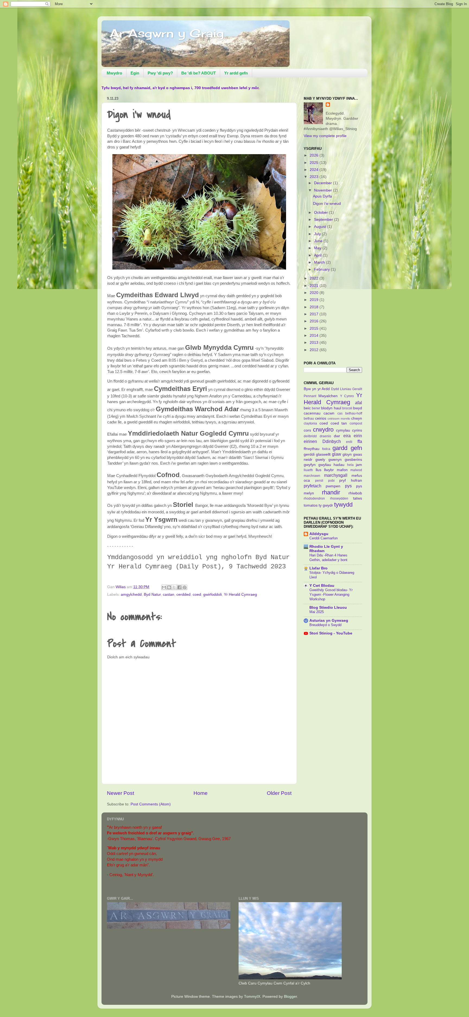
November (323, 190)
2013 (314, 343)
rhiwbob (355, 493)
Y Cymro (347, 396)
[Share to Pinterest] (184, 587)
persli (319, 480)
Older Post (279, 793)
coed (197, 594)
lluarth (308, 470)
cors (307, 430)
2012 (314, 350)
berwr (316, 408)
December (323, 183)
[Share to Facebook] (179, 587)
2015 (314, 328)
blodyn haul (331, 408)
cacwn (329, 413)
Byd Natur (152, 594)
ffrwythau (311, 449)
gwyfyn (310, 465)
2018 (314, 307)
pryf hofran (350, 480)
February (322, 269)
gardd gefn (347, 448)
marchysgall (335, 475)
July (318, 234)
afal (358, 402)
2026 (314, 155)
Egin (135, 73)
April (318, 255)
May (318, 248)
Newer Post (120, 793)
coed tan (339, 423)
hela (350, 465)
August (320, 227)
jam (359, 465)
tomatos (311, 505)
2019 (314, 300)
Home (201, 793)
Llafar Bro (318, 568)
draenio (325, 436)
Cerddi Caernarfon (323, 538)
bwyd (357, 408)
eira (347, 435)
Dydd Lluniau (341, 389)
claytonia (310, 423)
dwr (337, 436)
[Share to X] (174, 587)
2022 (314, 278)
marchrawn (312, 476)
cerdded (183, 594)
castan (168, 594)
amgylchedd (131, 594)
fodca (326, 449)
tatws (357, 498)
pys (348, 485)
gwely (320, 460)
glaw (336, 454)
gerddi (309, 454)
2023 (314, 177)
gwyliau (324, 465)
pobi (331, 480)
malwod (356, 470)
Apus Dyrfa (322, 196)
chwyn (356, 418)
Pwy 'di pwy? (160, 73)
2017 (314, 314)
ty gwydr (326, 505)
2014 (314, 335)
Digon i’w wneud (327, 204)
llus (318, 470)
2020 (314, 293)
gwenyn (335, 460)
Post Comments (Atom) (151, 804)
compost (356, 423)
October (321, 212)
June (319, 241)
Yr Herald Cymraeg (240, 594)
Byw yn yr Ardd (317, 389)
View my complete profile (325, 136)
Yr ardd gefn (236, 73)
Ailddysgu (318, 534)
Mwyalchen (328, 396)
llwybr (329, 470)
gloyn (347, 454)
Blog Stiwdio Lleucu (328, 607)
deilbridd (310, 436)
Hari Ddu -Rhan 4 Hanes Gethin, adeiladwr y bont (328, 557)
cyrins (357, 430)
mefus (356, 476)
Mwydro (114, 73)
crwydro (323, 429)
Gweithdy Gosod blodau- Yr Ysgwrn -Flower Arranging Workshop (331, 594)
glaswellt (323, 454)
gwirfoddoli (212, 594)
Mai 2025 (316, 612)
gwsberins (353, 460)
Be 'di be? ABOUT (198, 73)
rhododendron (314, 498)
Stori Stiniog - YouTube (330, 633)
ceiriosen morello (339, 418)
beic (307, 408)
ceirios (320, 418)
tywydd (343, 504)
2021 (314, 286)
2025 (314, 163)
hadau (339, 465)
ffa (359, 441)
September (324, 220)
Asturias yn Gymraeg (328, 620)
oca (307, 480)
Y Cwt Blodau (321, 586)
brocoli (347, 408)
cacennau (312, 413)
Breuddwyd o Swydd (325, 625)
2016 (314, 321)
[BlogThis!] (169, 587)
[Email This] (164, 587)
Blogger (290, 997)
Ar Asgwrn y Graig (167, 33)
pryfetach (312, 485)
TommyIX (252, 997)
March (320, 262)
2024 (314, 170)
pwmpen (333, 486)
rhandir (331, 492)
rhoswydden (339, 498)
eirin (358, 435)
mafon (342, 470)
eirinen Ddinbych (322, 441)
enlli (349, 442)
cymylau (343, 430)
